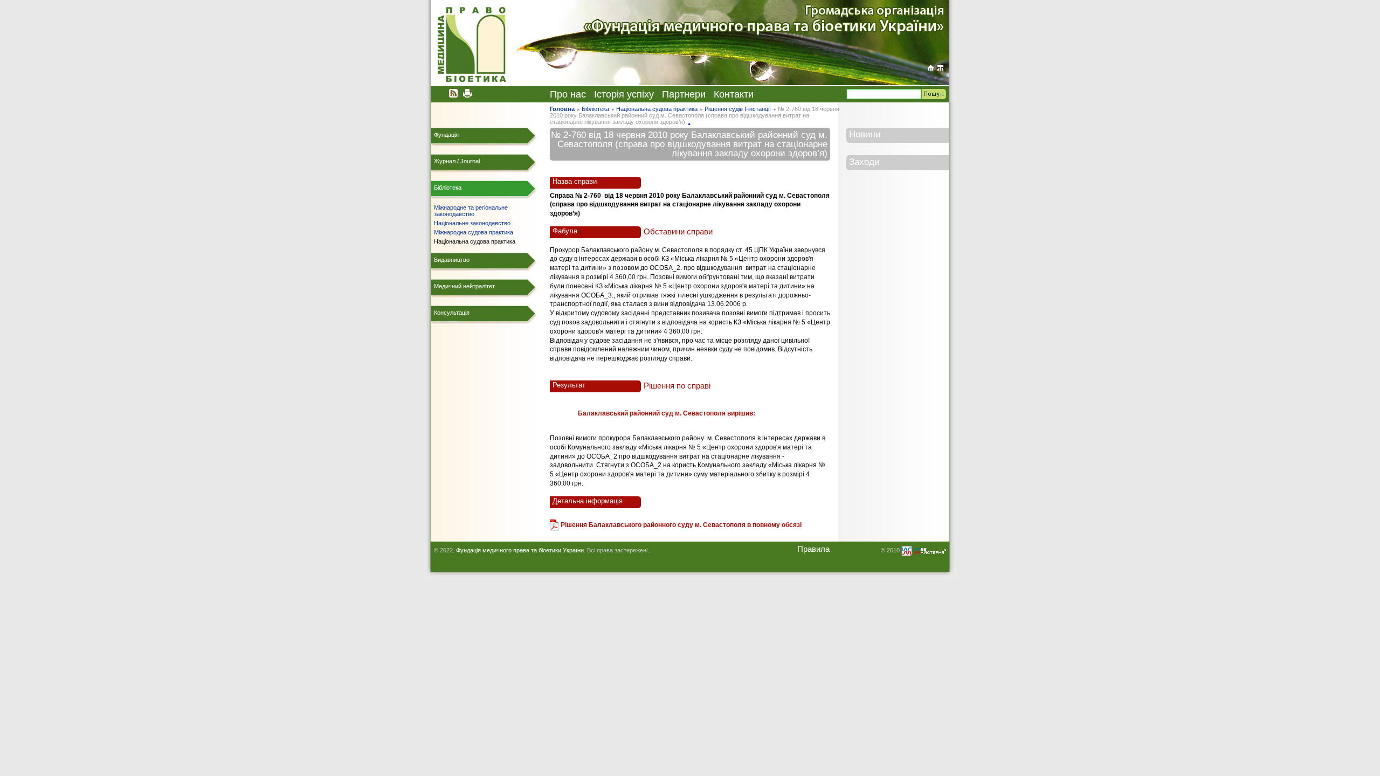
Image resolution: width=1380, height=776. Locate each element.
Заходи (864, 161)
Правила (813, 549)
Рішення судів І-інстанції (738, 109)
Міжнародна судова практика (473, 232)
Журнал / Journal (457, 161)
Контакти (734, 94)
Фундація (446, 134)
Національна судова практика (657, 109)
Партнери (684, 94)
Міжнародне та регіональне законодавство (471, 210)
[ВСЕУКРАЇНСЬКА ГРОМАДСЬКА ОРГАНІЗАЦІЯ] (931, 67)
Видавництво (452, 260)
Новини (865, 134)
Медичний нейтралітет (464, 286)
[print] (467, 92)
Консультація (452, 312)
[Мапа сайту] (940, 67)
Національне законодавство (472, 223)
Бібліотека (595, 109)
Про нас (568, 94)
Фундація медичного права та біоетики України (520, 550)
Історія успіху (624, 94)
